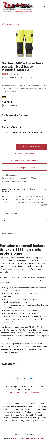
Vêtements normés (10, 213)
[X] (24, 378)
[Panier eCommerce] (44, 6)
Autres (4, 220)
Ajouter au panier (33, 146)
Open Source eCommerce (34, 438)
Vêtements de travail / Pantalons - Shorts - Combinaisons (19, 190)
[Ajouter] (12, 147)
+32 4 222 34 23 (15, 392)
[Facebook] (18, 378)
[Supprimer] (4, 147)
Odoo (16, 438)
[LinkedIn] (31, 378)
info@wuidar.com (32, 392)
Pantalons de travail (13, 24)
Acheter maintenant (25, 153)
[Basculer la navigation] (4, 14)
